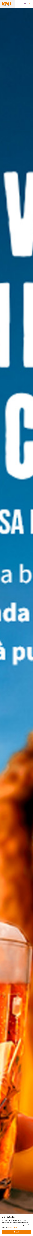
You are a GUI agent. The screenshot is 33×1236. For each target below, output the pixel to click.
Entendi (16, 1232)
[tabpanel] (16, 622)
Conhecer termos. (13, 1227)
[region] (16, 1225)
